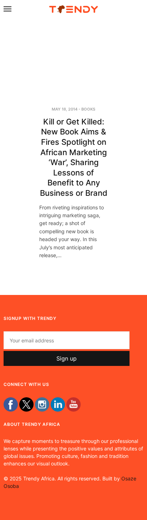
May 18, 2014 (64, 109)
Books (88, 109)
